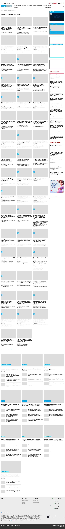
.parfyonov (61, 526)
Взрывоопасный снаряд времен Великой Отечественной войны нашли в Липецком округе (8, 216)
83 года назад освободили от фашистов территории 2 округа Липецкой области (39, 85)
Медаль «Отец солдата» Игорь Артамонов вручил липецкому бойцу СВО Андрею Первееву (56, 105)
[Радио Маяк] (57, 503)
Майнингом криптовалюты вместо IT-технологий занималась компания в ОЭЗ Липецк (55, 88)
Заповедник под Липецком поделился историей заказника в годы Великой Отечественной (8, 122)
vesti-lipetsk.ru (12, 520)
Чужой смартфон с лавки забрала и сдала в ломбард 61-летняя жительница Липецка (56, 153)
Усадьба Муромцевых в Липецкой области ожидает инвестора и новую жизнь (10, 440)
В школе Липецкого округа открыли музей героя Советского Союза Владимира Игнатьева (24, 320)
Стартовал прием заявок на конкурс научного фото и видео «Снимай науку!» (56, 410)
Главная (2, 10)
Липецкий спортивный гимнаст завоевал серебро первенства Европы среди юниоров (31, 440)
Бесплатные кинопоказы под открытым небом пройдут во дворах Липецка (56, 115)
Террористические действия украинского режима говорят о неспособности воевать (56, 121)
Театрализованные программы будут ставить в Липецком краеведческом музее (56, 131)
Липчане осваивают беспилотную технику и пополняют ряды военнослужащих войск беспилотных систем (10, 369)
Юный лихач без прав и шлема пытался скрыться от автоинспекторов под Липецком (56, 146)
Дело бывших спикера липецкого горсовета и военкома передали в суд (54, 368)
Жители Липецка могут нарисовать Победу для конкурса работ (40, 28)
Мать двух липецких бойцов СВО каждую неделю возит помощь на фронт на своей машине (13, 385)
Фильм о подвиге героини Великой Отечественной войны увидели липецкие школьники (39, 240)
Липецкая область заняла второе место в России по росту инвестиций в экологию (31, 405)
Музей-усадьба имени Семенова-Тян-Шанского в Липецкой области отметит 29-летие (56, 173)
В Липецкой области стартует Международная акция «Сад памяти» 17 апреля (24, 28)
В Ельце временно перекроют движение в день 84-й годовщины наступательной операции (23, 197)
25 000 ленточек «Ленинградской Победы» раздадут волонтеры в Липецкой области (23, 142)
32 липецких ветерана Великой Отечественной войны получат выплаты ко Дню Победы (7, 28)
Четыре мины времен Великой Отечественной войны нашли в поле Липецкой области (7, 340)
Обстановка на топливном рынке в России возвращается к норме (35, 420)
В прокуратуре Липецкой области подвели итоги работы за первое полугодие (56, 99)
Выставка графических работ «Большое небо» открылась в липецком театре (6, 302)
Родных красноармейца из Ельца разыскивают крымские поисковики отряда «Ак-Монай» (24, 302)
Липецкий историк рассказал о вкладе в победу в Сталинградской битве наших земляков (24, 65)
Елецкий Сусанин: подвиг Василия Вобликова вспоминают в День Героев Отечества (24, 179)
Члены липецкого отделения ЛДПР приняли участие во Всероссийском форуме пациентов (12, 415)
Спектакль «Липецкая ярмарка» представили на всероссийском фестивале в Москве (56, 126)
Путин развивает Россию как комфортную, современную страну (10, 405)
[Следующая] (11, 349)
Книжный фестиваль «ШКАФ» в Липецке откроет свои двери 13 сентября (13, 445)
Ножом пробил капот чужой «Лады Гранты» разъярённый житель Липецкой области (56, 383)
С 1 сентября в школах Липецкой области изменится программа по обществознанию (56, 137)
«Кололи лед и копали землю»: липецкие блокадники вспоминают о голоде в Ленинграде (8, 103)
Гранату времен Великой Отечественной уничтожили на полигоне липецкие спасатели (6, 160)
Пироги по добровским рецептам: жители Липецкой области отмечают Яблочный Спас (53, 440)
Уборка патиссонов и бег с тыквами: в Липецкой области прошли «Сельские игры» (56, 445)
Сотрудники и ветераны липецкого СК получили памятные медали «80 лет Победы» (8, 320)
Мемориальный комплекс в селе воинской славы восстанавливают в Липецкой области (40, 282)
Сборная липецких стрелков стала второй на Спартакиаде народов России (35, 445)
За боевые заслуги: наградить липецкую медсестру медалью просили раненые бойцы (39, 65)
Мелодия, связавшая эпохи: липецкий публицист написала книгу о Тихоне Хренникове (12, 450)
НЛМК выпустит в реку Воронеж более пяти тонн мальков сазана (13, 482)
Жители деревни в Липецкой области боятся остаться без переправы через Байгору (56, 450)
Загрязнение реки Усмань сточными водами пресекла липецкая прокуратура (13, 486)
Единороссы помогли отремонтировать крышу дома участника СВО (13, 410)
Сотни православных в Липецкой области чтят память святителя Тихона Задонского (35, 383)
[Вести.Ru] (57, 501)
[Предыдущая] (1, 349)
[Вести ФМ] (56, 508)
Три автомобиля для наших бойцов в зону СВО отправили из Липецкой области (35, 379)
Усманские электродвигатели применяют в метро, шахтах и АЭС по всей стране (56, 415)
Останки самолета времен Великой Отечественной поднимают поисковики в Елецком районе (40, 320)
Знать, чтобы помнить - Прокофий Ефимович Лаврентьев (7, 197)
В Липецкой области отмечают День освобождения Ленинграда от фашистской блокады (24, 103)
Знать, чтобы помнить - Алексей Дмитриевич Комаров (39, 258)
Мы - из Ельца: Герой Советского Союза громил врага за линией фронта (40, 160)
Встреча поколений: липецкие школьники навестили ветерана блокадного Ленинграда (39, 103)
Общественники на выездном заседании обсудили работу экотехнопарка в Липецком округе (10, 476)
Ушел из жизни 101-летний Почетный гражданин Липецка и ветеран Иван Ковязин (40, 47)
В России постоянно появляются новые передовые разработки (52, 405)
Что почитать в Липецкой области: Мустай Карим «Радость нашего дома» (40, 142)
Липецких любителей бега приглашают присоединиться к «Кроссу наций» (34, 450)
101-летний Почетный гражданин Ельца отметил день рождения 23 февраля (7, 65)
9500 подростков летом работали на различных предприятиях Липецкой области (31, 368)
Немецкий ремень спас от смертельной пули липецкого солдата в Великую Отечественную (24, 258)
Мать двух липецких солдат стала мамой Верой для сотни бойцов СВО (13, 380)
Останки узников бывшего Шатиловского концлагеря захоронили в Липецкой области (23, 47)
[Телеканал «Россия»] (57, 498)
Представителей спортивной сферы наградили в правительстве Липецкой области (55, 76)
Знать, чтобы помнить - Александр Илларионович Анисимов (7, 282)
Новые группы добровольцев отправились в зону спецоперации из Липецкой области (12, 375)
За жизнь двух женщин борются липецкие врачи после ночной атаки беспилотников (56, 379)
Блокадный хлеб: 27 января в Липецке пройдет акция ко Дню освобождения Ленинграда (8, 142)
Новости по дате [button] (53, 196)
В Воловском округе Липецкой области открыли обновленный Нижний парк (56, 455)
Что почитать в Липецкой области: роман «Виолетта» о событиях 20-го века (13, 455)
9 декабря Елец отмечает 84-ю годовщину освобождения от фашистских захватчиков (23, 160)
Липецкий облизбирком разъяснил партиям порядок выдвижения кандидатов (12, 420)
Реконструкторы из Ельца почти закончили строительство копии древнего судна (56, 94)
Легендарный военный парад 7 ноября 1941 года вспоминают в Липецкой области (24, 240)
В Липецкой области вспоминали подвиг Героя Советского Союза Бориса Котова (39, 302)
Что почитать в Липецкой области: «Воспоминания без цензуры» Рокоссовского (7, 47)
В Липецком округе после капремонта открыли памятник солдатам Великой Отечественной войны (24, 340)
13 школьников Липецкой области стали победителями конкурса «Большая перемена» (56, 110)
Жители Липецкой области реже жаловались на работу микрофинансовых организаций (35, 415)
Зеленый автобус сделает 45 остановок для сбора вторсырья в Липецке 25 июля (13, 491)
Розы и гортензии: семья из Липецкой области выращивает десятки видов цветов (34, 374)
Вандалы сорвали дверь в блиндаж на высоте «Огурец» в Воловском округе (24, 122)
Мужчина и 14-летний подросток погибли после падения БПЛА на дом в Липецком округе (56, 159)
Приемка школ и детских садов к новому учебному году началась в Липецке (56, 82)
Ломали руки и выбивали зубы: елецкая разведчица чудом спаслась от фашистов (8, 240)
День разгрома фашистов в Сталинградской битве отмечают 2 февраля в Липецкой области (7, 85)
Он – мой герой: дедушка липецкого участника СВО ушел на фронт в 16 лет (24, 282)
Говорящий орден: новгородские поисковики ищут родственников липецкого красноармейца (39, 197)
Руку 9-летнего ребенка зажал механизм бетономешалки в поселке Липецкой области (56, 374)
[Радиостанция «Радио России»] (57, 506)
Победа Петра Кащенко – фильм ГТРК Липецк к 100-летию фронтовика (8, 258)
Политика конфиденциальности (15, 525)
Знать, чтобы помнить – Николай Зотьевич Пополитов (39, 179)
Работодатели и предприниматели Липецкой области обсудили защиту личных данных (34, 410)
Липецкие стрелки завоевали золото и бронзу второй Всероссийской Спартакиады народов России (34, 455)
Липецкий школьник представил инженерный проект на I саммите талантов (55, 420)
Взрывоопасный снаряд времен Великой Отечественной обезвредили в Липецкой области (8, 179)
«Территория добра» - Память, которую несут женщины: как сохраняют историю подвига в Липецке (39, 217)
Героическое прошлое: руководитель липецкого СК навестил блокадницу (24, 85)
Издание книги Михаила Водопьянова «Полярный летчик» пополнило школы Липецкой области (24, 216)
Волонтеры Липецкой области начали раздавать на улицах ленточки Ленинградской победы (40, 122)
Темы (5, 10)
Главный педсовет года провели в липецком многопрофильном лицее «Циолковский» (56, 167)
